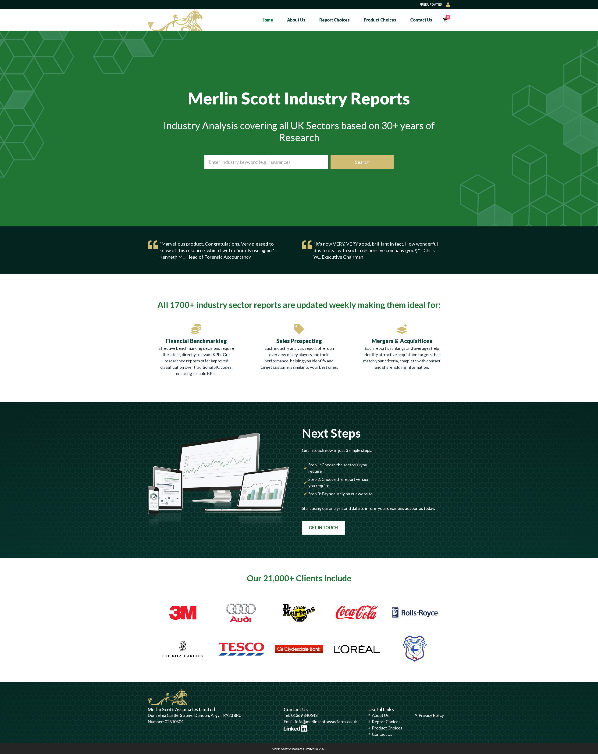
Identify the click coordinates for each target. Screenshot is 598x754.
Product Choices (380, 19)
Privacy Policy (431, 715)
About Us (296, 19)
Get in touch (323, 527)
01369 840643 (304, 715)
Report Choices (334, 19)
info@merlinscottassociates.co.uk (326, 721)
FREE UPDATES (431, 4)
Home (267, 19)
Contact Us (421, 19)
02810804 (174, 721)
